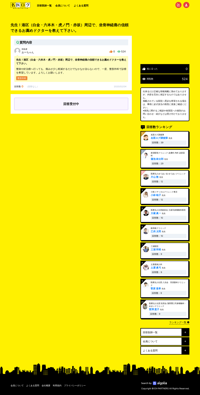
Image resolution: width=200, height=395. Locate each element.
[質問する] (178, 5)
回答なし (32, 86)
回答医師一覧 (44, 5)
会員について (62, 5)
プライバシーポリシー (75, 385)
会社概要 (46, 385)
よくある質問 (81, 5)
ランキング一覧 (177, 322)
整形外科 (21, 78)
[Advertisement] (164, 41)
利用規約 (57, 385)
